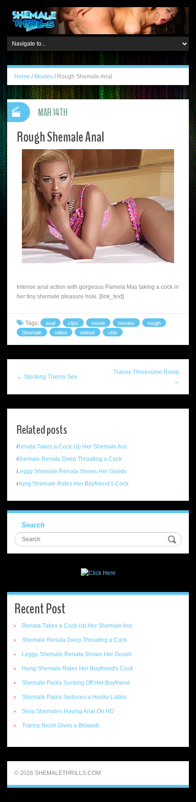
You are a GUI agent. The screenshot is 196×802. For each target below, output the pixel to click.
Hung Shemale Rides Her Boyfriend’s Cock (72, 483)
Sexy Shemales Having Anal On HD (68, 711)
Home (22, 76)
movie (98, 323)
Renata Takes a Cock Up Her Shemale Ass (72, 446)
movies (126, 323)
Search (33, 525)
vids (113, 332)
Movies (43, 76)
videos (87, 332)
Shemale (32, 332)
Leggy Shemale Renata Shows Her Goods (72, 471)
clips (73, 323)
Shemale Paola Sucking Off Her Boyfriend (76, 682)
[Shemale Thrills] (98, 20)
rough (154, 323)
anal (50, 323)
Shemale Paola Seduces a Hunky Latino (74, 697)
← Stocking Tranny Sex (47, 376)
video (61, 332)
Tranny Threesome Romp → (146, 377)
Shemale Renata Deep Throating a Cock (69, 459)
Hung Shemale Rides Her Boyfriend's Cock (77, 668)
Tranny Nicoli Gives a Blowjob (60, 725)
